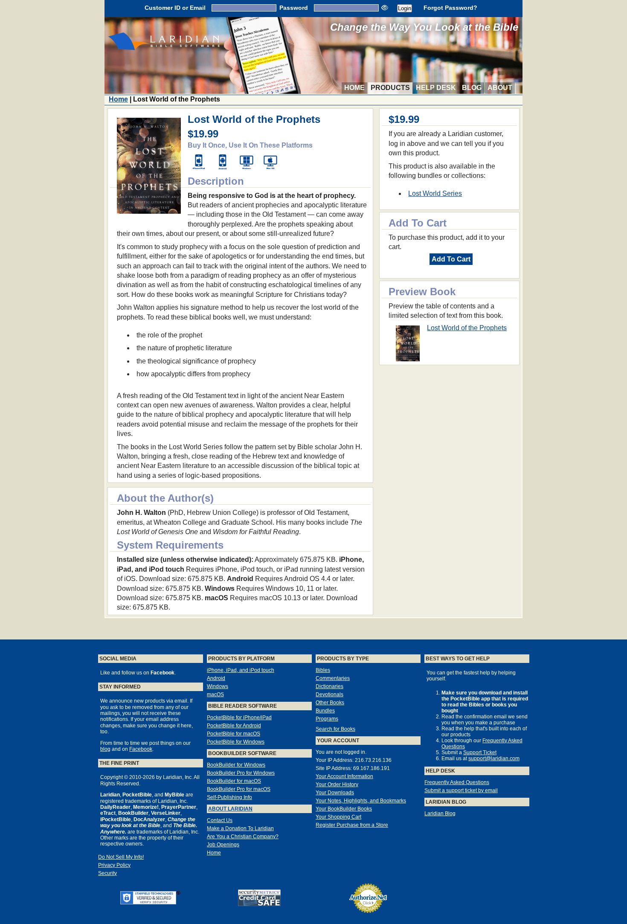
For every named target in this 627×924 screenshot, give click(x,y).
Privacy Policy (114, 865)
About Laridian (230, 809)
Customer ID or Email (175, 7)
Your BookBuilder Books (344, 809)
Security (107, 873)
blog (105, 749)
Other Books (330, 703)
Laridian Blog (440, 813)
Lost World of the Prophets (467, 327)
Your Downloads (335, 793)
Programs (327, 719)
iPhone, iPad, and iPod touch (240, 670)
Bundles (325, 711)
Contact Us (219, 820)
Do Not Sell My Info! (121, 857)
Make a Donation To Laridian (240, 828)
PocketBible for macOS (233, 734)
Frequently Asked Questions (456, 782)
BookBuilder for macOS (234, 781)
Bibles (323, 670)
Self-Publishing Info (229, 797)
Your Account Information (344, 776)
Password (293, 7)
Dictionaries (329, 686)
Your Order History (337, 784)
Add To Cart (451, 259)
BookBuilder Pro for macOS (238, 789)
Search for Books (335, 729)
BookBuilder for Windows (236, 765)
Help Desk (436, 87)
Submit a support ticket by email (461, 790)
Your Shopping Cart (338, 817)
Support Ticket (479, 752)
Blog (472, 87)
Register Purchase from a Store (352, 825)
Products (390, 87)
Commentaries (333, 678)
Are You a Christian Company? (243, 837)
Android (216, 678)
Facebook (140, 749)
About (500, 87)
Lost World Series (435, 193)
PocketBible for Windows (235, 742)
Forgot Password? (450, 7)
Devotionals (329, 694)
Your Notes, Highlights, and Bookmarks (361, 801)
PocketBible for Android (234, 726)
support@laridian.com (494, 758)
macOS (215, 694)
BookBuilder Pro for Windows (241, 773)
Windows (217, 686)
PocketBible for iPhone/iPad (239, 718)
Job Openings (223, 845)
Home (354, 87)
